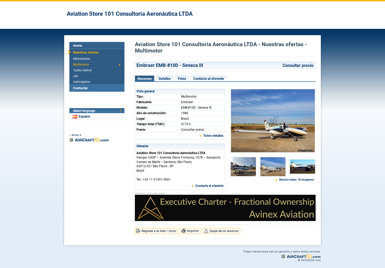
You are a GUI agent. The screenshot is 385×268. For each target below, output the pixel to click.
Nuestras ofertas (86, 52)
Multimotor (81, 64)
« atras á (75, 135)
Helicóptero (81, 82)
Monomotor (81, 59)
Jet (75, 76)
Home (77, 46)
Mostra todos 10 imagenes (296, 179)
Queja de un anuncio (224, 231)
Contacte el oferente (209, 186)
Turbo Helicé (82, 70)
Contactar (80, 88)
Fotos (182, 79)
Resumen (145, 79)
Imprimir (193, 231)
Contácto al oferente (208, 79)
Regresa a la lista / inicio (159, 231)
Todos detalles (213, 136)
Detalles (165, 79)
